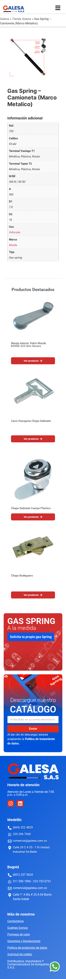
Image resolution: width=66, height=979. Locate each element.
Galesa (4, 19)
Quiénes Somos (17, 928)
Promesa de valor (18, 934)
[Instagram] (10, 803)
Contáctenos (15, 921)
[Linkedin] (20, 803)
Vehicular (14, 232)
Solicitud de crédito (19, 954)
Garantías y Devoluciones (23, 941)
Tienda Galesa (21, 19)
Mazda (13, 245)
